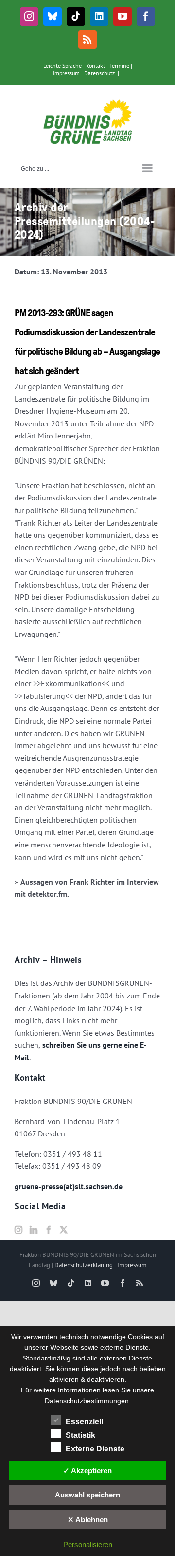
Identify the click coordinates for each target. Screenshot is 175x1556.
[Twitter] (64, 1230)
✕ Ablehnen (88, 1519)
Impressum (66, 72)
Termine (119, 65)
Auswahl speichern (87, 1495)
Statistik (80, 1435)
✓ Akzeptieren (87, 1470)
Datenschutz (99, 72)
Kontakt (95, 65)
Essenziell (84, 1422)
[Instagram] (18, 1230)
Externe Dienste (95, 1449)
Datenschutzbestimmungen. (88, 1401)
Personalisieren (87, 1545)
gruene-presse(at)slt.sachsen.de (68, 1186)
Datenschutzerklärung (83, 1265)
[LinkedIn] (33, 1230)
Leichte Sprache (62, 65)
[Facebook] (48, 1230)
